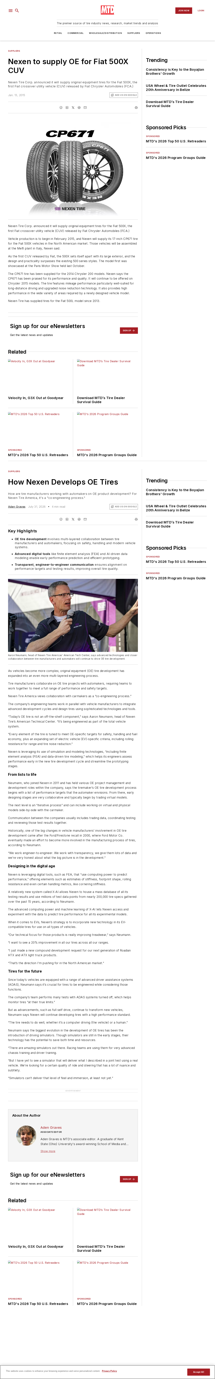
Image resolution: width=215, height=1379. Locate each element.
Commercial (76, 33)
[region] (107, 1372)
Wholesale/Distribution (105, 33)
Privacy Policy (109, 1371)
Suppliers (133, 33)
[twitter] (73, 107)
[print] (136, 107)
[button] (10, 10)
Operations (153, 33)
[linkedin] (67, 107)
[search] (16, 10)
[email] (85, 107)
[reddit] (79, 107)
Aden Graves (16, 506)
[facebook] (61, 107)
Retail (58, 33)
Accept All (198, 1372)
